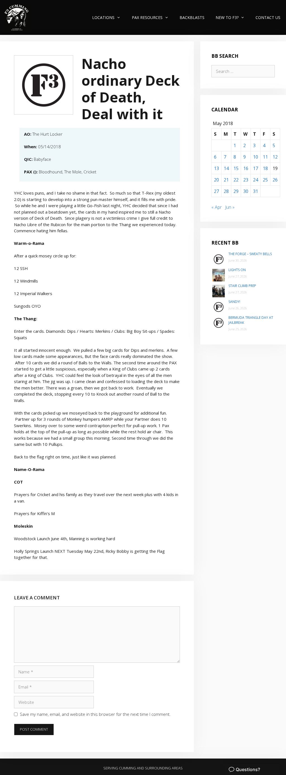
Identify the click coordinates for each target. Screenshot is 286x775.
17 (255, 168)
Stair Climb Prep (242, 285)
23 (245, 180)
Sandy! (234, 301)
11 (265, 157)
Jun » (230, 207)
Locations (103, 17)
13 (216, 168)
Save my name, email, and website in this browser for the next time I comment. (95, 714)
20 (216, 180)
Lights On (237, 269)
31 (255, 191)
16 (245, 168)
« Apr (216, 207)
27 (216, 191)
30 (245, 191)
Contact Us (268, 17)
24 (255, 180)
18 (265, 168)
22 (236, 180)
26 (275, 180)
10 (255, 157)
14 (226, 168)
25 (265, 180)
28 (226, 191)
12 (275, 157)
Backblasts (192, 17)
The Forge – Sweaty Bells (250, 254)
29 (236, 191)
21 (226, 180)
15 (236, 168)
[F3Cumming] (17, 17)
